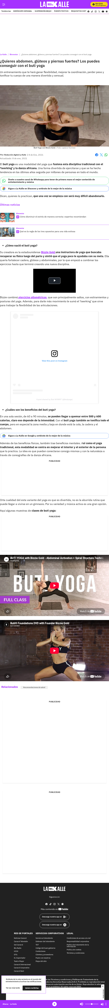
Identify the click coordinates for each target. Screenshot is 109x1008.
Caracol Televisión (21, 941)
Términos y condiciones (75, 953)
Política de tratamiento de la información (78, 945)
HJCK (16, 951)
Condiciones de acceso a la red (79, 938)
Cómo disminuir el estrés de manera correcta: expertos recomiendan (53, 216)
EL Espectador (19, 958)
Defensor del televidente (45, 941)
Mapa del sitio (41, 961)
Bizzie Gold (48, 252)
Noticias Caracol (20, 938)
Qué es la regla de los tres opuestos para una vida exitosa (47, 231)
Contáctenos (40, 951)
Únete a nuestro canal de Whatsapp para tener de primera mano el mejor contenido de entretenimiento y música (51, 180)
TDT (37, 945)
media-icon (54, 1004)
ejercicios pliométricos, (32, 297)
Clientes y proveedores (44, 955)
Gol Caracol (18, 945)
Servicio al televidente (44, 938)
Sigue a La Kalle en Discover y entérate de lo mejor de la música (40, 188)
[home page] (54, 4)
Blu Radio (17, 948)
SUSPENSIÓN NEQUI (43, 11)
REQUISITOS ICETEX (79, 11)
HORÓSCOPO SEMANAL (22, 11)
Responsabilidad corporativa (78, 941)
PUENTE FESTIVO (61, 11)
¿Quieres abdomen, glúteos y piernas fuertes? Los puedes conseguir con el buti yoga (56, 54)
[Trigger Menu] (3, 4)
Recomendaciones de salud (34, 687)
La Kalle (3, 54)
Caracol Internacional (22, 965)
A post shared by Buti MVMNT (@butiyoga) (54, 399)
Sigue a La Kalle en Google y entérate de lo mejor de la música (39, 435)
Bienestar (14, 54)
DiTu (15, 955)
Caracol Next (19, 971)
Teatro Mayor (19, 961)
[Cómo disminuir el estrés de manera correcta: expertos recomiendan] (7, 217)
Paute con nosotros (43, 958)
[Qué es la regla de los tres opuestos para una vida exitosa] (7, 232)
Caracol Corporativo (21, 968)
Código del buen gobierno (45, 948)
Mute (81, 1004)
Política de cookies (74, 950)
